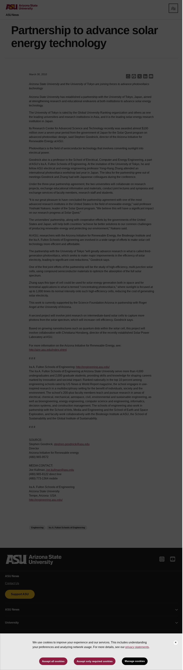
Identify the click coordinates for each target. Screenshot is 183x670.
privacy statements (137, 647)
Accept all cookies (53, 661)
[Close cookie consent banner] (175, 642)
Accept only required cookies (95, 661)
